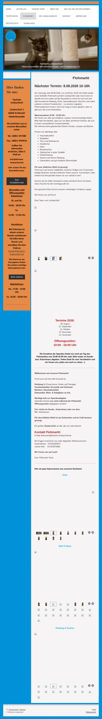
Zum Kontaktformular (17, 181)
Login (94, 709)
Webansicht (91, 712)
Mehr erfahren (17, 277)
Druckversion (13, 710)
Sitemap (23, 710)
